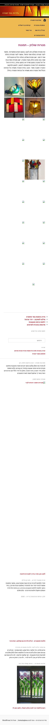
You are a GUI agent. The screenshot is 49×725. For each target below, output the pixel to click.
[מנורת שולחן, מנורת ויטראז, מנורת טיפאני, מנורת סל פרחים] (35, 190)
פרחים (16, 351)
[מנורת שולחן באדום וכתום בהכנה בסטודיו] (14, 273)
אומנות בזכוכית (39, 25)
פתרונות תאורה (35, 20)
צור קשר (29, 30)
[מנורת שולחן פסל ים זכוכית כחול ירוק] (14, 87)
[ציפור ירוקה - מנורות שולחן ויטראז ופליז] (35, 128)
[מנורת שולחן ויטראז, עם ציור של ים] (14, 231)
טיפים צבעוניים (39, 35)
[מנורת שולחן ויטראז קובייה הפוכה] (35, 108)
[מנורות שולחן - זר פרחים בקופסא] (35, 169)
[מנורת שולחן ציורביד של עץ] (14, 169)
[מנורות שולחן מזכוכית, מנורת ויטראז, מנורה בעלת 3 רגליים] (35, 149)
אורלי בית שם (40, 30)
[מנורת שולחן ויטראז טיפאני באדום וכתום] (35, 252)
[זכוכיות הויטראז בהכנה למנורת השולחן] (14, 252)
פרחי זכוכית (22, 351)
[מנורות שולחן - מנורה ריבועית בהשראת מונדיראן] (14, 108)
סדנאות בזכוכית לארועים (36, 324)
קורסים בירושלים (24, 25)
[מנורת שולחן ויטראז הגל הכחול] (35, 231)
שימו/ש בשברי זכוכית (38, 354)
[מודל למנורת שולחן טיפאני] (35, 273)
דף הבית (44, 20)
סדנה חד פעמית (31, 351)
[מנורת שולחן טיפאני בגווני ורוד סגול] (24, 293)
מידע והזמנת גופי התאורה (35, 317)
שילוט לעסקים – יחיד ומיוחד (34, 319)
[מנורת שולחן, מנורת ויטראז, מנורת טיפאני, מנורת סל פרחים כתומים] (14, 190)
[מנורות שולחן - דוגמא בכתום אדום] (14, 149)
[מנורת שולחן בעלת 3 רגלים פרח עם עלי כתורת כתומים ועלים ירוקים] (35, 87)
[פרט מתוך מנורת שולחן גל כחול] (14, 211)
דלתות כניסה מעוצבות (37, 322)
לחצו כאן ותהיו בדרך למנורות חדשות (32, 574)
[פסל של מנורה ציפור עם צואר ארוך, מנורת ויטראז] (14, 128)
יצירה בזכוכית (41, 351)
